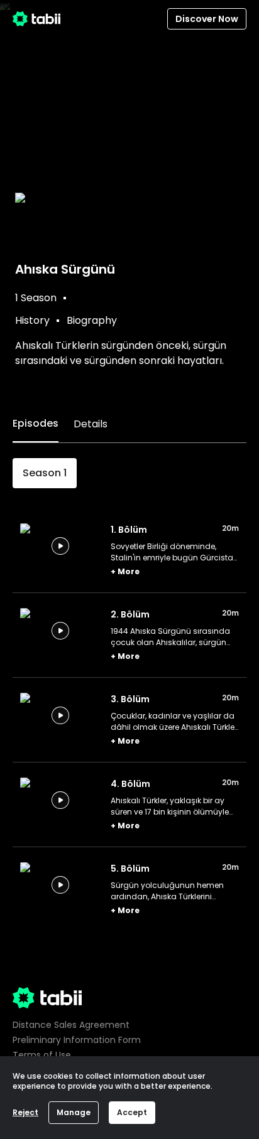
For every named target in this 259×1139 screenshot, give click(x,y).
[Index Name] (60, 546)
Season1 (45, 473)
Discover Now (206, 19)
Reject (25, 1112)
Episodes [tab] (35, 423)
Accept (132, 1112)
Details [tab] (90, 424)
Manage (74, 1112)
